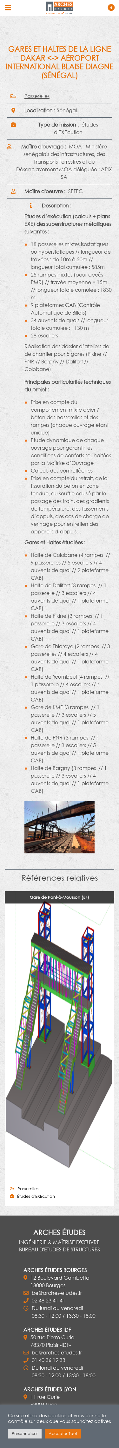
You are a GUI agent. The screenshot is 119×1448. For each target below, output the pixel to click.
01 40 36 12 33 (48, 1360)
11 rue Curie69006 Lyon (45, 1400)
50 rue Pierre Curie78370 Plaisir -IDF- (52, 1341)
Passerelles (37, 96)
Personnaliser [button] (25, 1433)
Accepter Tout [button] (63, 1433)
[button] (14, 827)
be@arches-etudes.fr (57, 1292)
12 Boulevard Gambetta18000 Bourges (59, 1281)
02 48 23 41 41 (48, 1300)
